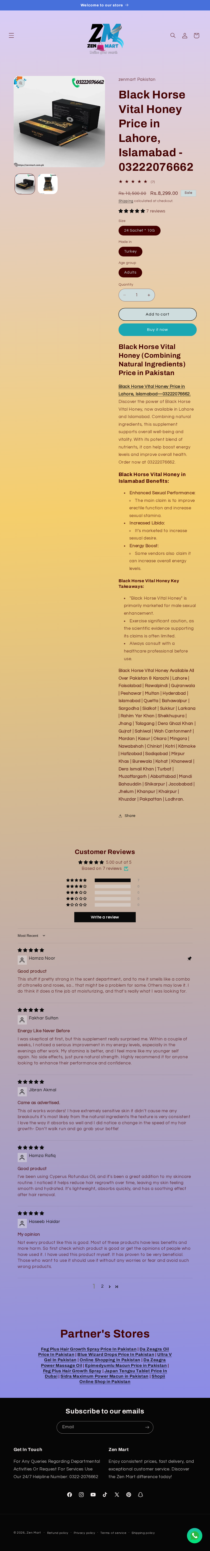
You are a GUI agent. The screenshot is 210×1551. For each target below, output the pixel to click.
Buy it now (157, 330)
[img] (31, 950)
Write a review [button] (105, 917)
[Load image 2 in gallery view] (48, 184)
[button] (11, 35)
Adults (130, 272)
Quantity (126, 284)
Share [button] (130, 816)
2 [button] (102, 1286)
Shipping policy (143, 1533)
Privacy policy (84, 1533)
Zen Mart (34, 1532)
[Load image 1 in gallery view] (25, 184)
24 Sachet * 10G (139, 230)
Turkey (130, 251)
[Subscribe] (147, 1427)
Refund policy (58, 1533)
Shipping (126, 201)
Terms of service (113, 1533)
